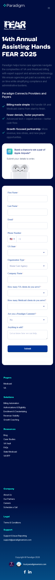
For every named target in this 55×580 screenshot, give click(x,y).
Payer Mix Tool (10, 475)
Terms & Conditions (12, 522)
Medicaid (8, 383)
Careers (7, 503)
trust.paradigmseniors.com (34, 564)
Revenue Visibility (11, 415)
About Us (8, 495)
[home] (13, 6)
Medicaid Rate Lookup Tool (16, 479)
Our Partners (9, 499)
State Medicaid (10, 452)
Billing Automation (11, 403)
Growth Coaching (11, 420)
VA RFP (7, 456)
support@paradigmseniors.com (17, 540)
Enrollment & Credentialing (15, 411)
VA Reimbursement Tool (14, 471)
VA (5, 388)
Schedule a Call (10, 507)
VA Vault (7, 443)
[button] (49, 8)
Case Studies (9, 439)
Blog (6, 435)
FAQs (6, 447)
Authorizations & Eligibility (15, 407)
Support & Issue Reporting (15, 536)
